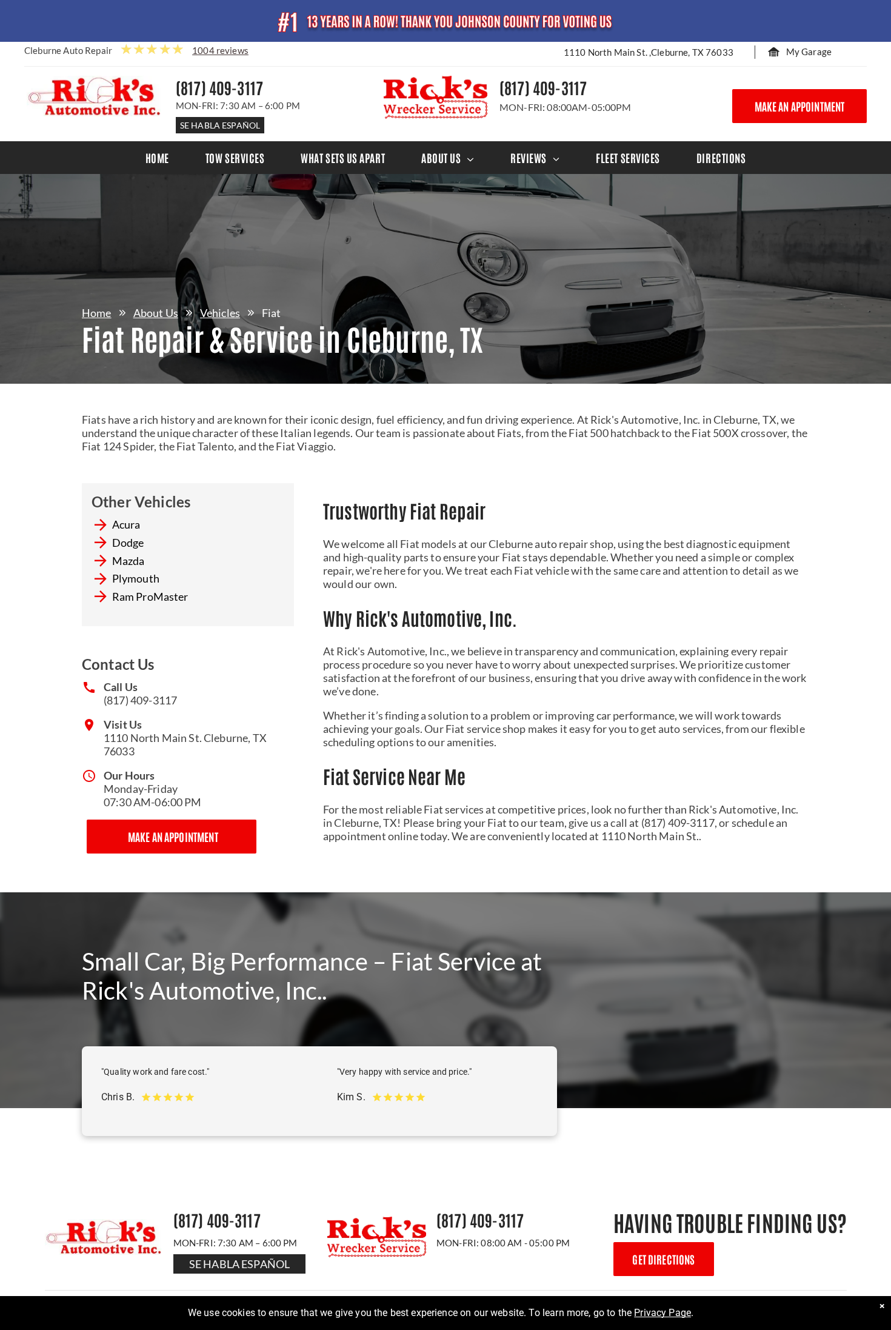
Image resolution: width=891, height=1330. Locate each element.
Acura (126, 524)
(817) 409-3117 (140, 700)
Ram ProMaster (150, 596)
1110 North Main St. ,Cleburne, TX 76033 (648, 52)
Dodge (128, 542)
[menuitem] (157, 157)
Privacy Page (662, 1312)
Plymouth (135, 578)
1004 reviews (220, 50)
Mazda (128, 560)
